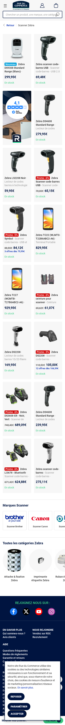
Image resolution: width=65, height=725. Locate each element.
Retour (10, 25)
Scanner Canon (40, 526)
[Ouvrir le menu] (5, 5)
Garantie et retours (14, 657)
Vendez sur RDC (41, 633)
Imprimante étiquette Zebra (40, 578)
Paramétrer (19, 706)
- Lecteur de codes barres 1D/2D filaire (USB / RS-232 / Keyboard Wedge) (15, 359)
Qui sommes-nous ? (14, 633)
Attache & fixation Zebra (14, 578)
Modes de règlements (15, 654)
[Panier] (56, 5)
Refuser (16, 696)
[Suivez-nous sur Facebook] (13, 611)
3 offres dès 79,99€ (15, 251)
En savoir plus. (26, 687)
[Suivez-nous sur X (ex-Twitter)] (26, 611)
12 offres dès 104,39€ (47, 368)
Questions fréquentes (15, 650)
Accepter (17, 713)
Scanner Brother (15, 526)
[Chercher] (57, 14)
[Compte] (42, 5)
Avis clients (9, 637)
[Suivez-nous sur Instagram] (51, 611)
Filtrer (53, 720)
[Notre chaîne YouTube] (38, 611)
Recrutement (39, 637)
